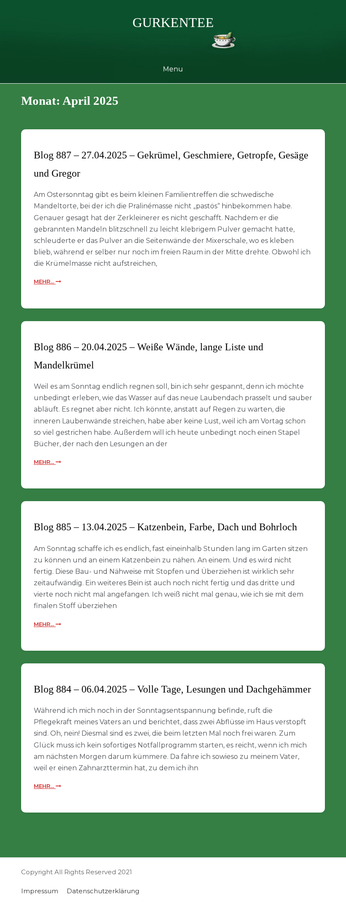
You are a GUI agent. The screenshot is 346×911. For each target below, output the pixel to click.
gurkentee (173, 22)
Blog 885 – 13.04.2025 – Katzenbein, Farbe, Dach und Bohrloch (165, 526)
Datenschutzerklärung (103, 891)
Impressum (39, 891)
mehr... (45, 281)
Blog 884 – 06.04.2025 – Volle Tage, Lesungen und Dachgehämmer (172, 689)
